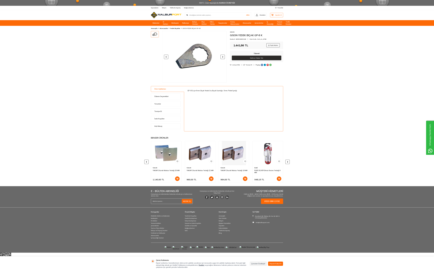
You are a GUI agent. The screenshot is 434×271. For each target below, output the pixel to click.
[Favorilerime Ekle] (177, 161)
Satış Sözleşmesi (190, 221)
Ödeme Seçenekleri (161, 96)
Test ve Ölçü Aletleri (157, 228)
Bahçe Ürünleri (195, 23)
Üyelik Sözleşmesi (191, 218)
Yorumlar (157, 104)
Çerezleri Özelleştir (258, 264)
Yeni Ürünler (222, 218)
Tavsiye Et (248, 65)
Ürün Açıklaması (160, 89)
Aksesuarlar (247, 23)
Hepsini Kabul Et (276, 264)
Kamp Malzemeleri (234, 23)
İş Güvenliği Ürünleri (157, 238)
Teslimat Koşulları (190, 216)
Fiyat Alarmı (274, 45)
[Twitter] (212, 197)
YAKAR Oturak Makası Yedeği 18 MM (234, 170)
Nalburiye (185, 23)
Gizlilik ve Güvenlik (191, 225)
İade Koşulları (159, 119)
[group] (194, 57)
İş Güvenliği (270, 23)
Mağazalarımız (189, 8)
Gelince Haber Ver (256, 58)
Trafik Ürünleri (288, 23)
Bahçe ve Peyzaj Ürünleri (159, 230)
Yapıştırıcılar (222, 23)
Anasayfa (154, 28)
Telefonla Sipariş (175, 8)
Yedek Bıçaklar (175, 28)
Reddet (201, 265)
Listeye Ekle (236, 65)
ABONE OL (187, 201)
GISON (232, 32)
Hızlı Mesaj (158, 126)
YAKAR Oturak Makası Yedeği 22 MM (200, 170)
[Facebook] (207, 197)
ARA (247, 15)
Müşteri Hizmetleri (225, 223)
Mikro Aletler (212, 23)
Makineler (156, 23)
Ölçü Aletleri (204, 23)
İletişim (164, 8)
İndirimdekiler (223, 228)
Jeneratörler (259, 23)
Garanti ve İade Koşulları (193, 223)
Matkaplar (175, 23)
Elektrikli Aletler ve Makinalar (160, 216)
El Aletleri (165, 23)
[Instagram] (222, 197)
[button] (166, 57)
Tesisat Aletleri (279, 23)
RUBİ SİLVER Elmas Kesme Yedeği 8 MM (267, 171)
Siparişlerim (154, 8)
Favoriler (280, 8)
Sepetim (221, 225)
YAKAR (155, 168)
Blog (220, 233)
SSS (186, 230)
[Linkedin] (227, 197)
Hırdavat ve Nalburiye (158, 233)
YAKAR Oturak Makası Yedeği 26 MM (166, 170)
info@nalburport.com (263, 222)
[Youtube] (217, 197)
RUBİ (256, 168)
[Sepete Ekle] (177, 178)
